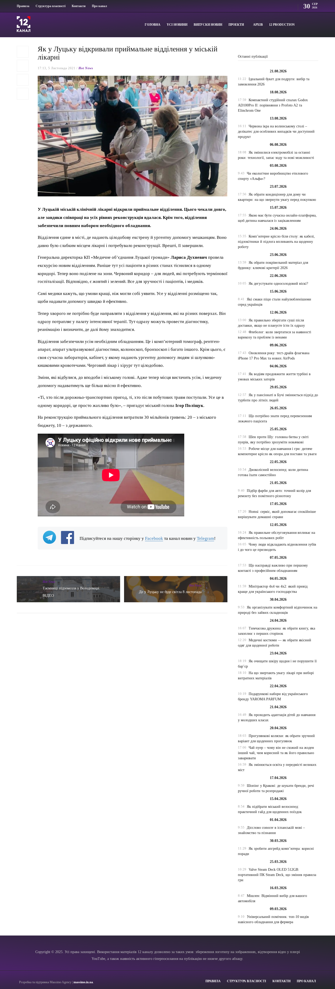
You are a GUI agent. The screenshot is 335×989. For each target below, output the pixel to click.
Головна (152, 24)
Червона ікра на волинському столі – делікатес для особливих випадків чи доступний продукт (276, 131)
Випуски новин (208, 24)
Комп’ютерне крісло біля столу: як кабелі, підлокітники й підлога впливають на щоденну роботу (276, 241)
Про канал (99, 6)
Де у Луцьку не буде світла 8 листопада (170, 592)
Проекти (236, 24)
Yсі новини (177, 24)
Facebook (154, 538)
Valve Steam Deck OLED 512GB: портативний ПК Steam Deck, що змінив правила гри (277, 875)
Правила (23, 6)
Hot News (86, 68)
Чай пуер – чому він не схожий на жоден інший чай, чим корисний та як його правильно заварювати (276, 753)
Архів (258, 24)
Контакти (79, 6)
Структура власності (50, 6)
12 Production (282, 24)
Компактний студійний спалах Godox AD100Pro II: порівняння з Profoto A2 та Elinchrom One (273, 105)
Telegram (205, 538)
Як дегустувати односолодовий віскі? (278, 284)
